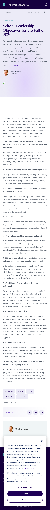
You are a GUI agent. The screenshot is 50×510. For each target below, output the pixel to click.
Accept (25, 494)
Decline (25, 500)
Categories (8, 12)
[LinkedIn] (41, 412)
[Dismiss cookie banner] (42, 441)
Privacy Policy (30, 468)
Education (20, 391)
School (30, 391)
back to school (9, 391)
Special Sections (32, 12)
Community (9, 20)
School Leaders (9, 397)
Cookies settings (25, 487)
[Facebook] (29, 412)
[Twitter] (35, 412)
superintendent (22, 397)
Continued (14, 65)
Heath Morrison (16, 71)
